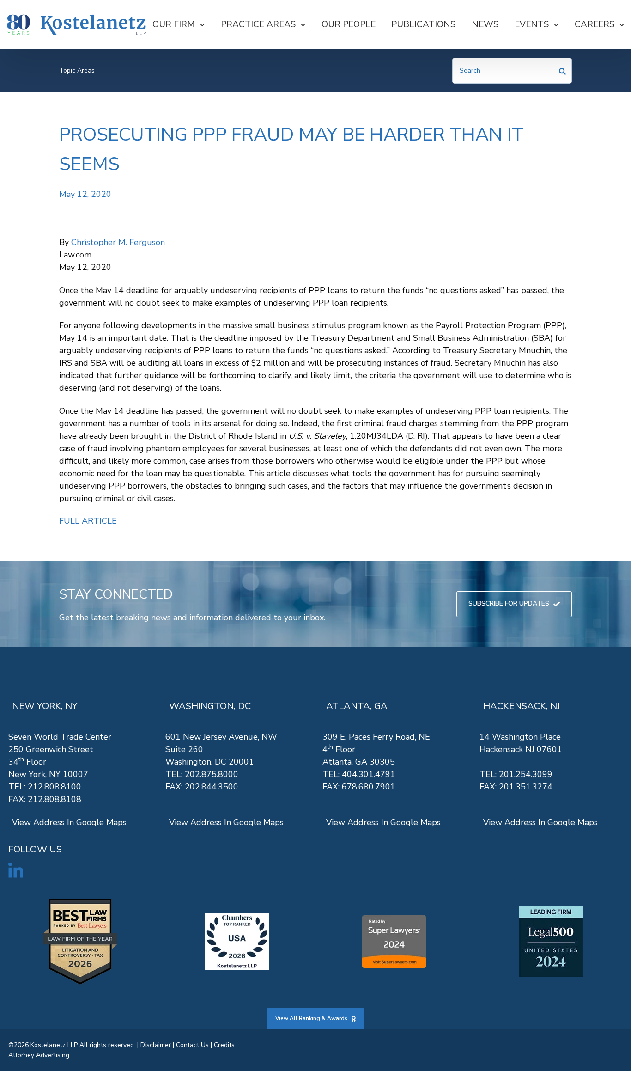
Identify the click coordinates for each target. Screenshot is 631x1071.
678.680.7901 (368, 786)
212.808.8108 (54, 799)
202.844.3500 (211, 786)
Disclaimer (155, 1044)
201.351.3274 (525, 786)
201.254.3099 (525, 774)
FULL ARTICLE (88, 520)
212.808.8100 (54, 786)
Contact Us (192, 1044)
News (485, 24)
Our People (349, 24)
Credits (224, 1044)
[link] (76, 25)
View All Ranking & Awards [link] (311, 1018)
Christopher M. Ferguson (118, 242)
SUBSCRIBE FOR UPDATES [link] (508, 603)
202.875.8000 (211, 774)
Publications (423, 24)
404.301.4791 (368, 774)
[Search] (562, 71)
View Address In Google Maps (69, 822)
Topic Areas (77, 70)
